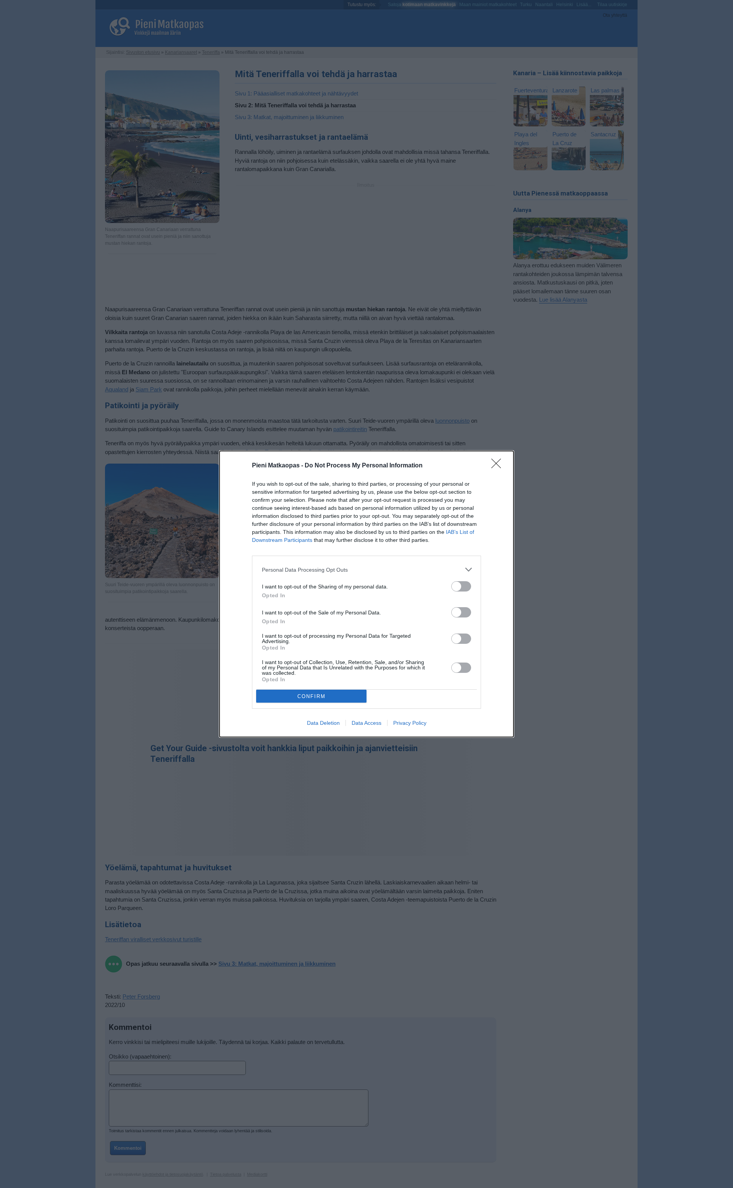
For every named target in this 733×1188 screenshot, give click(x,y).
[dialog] (366, 594)
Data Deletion (323, 723)
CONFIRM (311, 696)
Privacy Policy (409, 723)
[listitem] (366, 570)
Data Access (366, 723)
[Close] (498, 466)
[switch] (461, 586)
